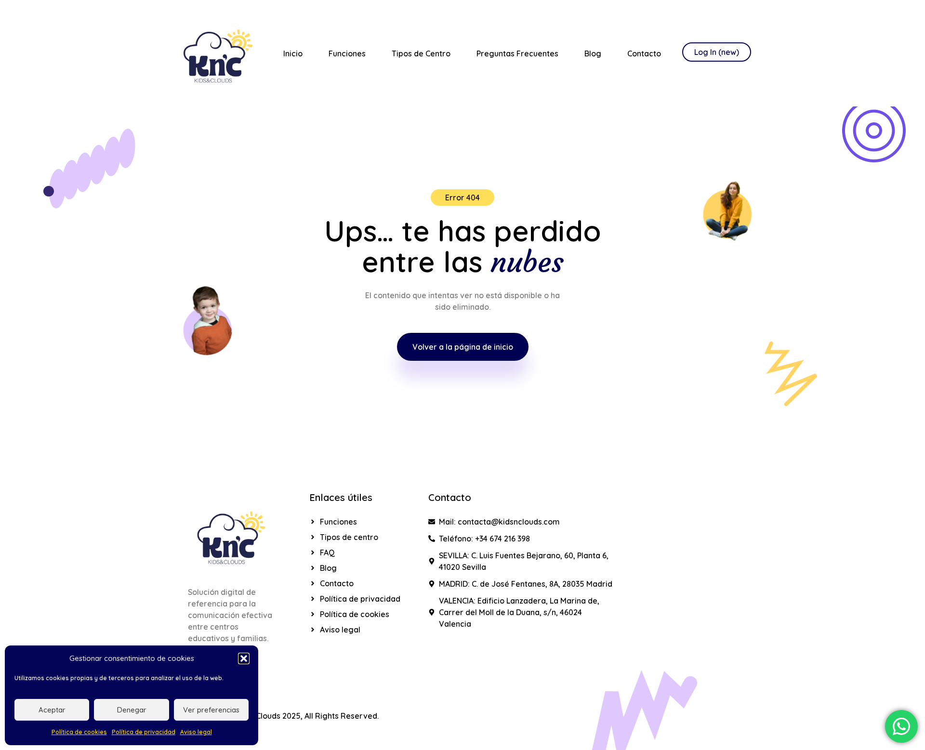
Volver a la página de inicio (462, 347)
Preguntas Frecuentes (517, 53)
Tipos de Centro (421, 53)
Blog (592, 53)
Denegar (131, 709)
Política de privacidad (143, 732)
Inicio (293, 53)
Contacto (644, 53)
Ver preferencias (211, 709)
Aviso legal (196, 732)
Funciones (347, 53)
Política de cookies (79, 732)
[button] (244, 658)
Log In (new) (716, 52)
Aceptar (52, 709)
